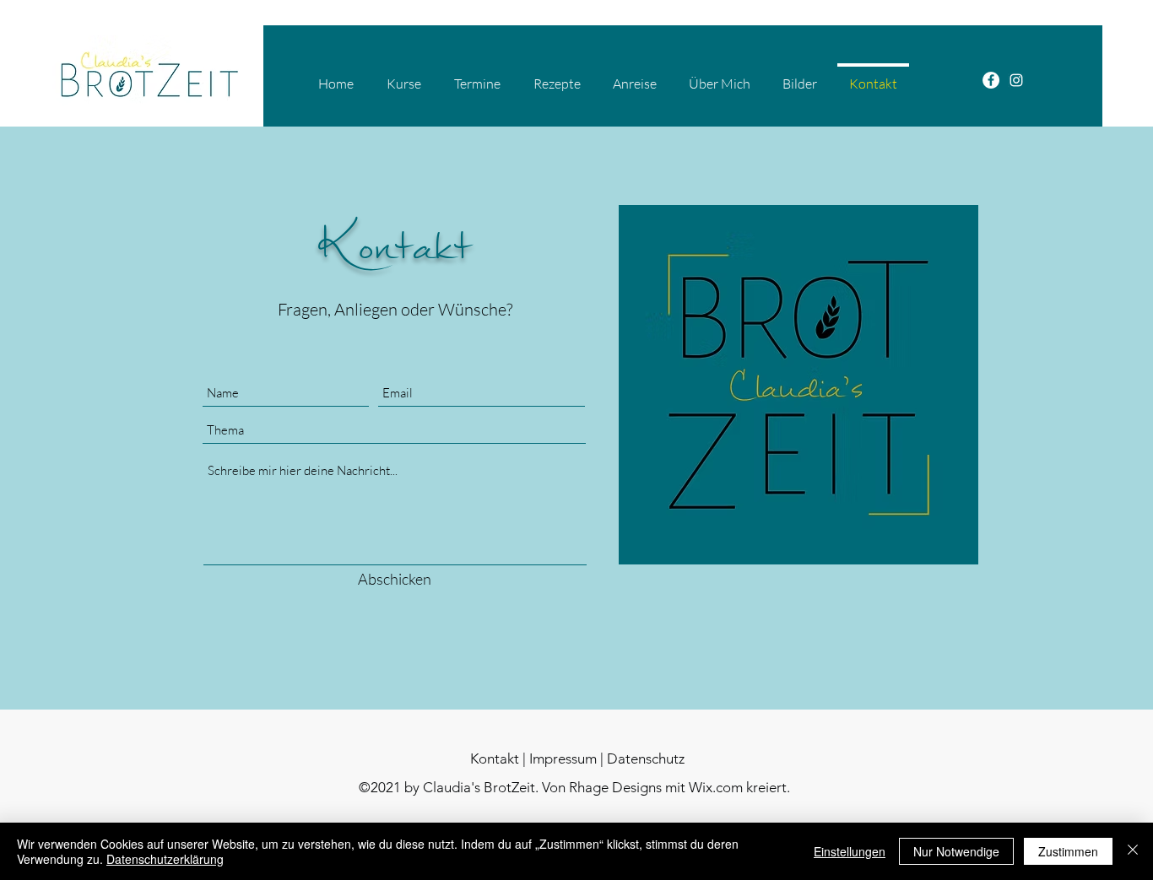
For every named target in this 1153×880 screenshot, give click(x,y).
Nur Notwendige (956, 851)
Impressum (563, 758)
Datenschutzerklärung (165, 858)
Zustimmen (1068, 851)
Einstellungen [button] (849, 851)
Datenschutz (646, 758)
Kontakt (494, 758)
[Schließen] (1133, 851)
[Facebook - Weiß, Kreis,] (990, 80)
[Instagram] (1016, 80)
